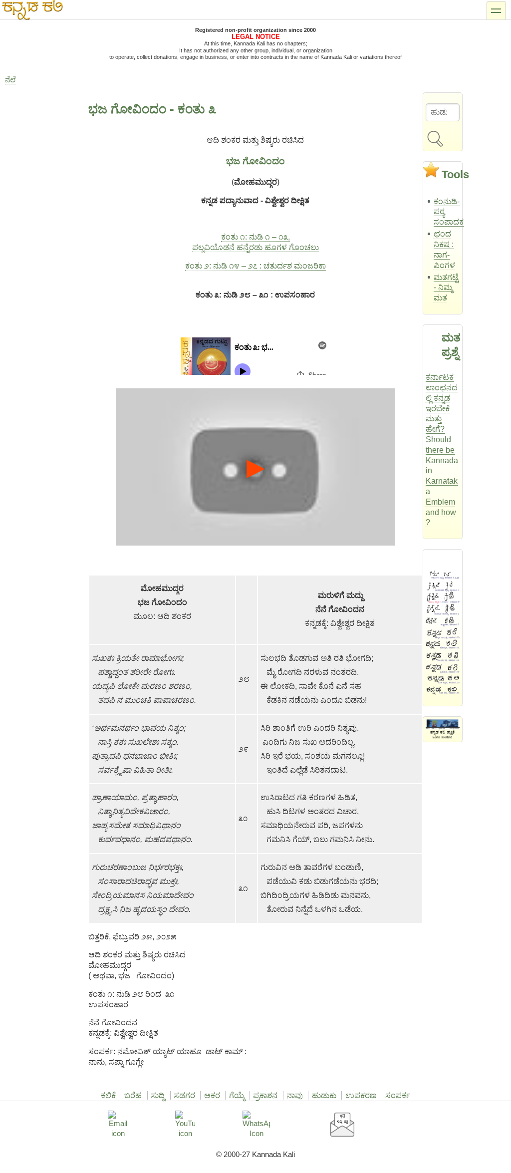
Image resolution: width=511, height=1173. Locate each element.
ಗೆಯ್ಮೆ (237, 1095)
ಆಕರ (212, 1095)
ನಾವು (294, 1095)
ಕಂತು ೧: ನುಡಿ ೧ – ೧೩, (255, 237)
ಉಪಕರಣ (361, 1095)
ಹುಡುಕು (324, 1095)
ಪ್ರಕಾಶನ (265, 1095)
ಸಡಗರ (184, 1095)
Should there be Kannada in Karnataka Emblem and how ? (442, 481)
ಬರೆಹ (133, 1095)
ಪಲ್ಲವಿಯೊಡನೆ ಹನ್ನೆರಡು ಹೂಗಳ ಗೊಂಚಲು (255, 247)
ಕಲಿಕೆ (108, 1095)
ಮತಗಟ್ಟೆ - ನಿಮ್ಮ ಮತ (446, 287)
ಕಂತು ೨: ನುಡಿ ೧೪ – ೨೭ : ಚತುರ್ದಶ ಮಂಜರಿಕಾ (255, 266)
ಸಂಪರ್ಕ (397, 1095)
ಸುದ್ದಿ (158, 1095)
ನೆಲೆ (10, 79)
